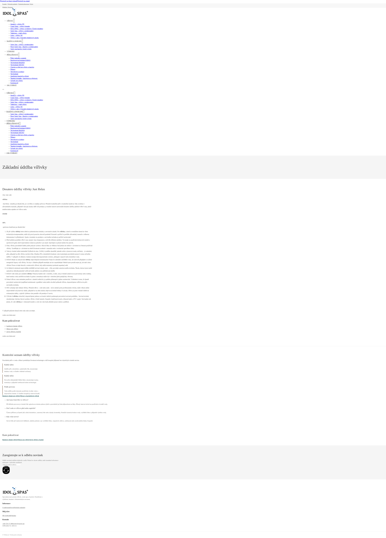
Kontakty (4, 4)
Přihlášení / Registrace (7, 7)
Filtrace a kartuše (25, 396)
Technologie (14, 74)
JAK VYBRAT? (12, 85)
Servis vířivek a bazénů (36, 440)
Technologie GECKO (17, 65)
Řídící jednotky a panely (18, 58)
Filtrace (12, 69)
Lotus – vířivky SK (16, 35)
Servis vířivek (35, 396)
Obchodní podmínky (12, 4)
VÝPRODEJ (10, 51)
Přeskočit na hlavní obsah (8, 1)
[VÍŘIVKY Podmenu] (13, 20)
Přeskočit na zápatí (23, 1)
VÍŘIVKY (10, 20)
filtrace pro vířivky (12, 329)
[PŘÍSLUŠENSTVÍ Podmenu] (18, 54)
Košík (9, 515)
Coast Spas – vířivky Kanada (20, 26)
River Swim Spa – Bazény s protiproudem (24, 47)
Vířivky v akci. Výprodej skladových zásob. (24, 38)
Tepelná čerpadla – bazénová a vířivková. (24, 78)
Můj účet (4, 515)
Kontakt (8, 507)
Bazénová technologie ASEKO (20, 60)
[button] (63, 400)
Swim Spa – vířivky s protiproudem (21, 31)
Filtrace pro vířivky (23, 440)
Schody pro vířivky (16, 80)
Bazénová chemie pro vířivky (11, 396)
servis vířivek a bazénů (13, 332)
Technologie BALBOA (17, 62)
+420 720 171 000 (7, 523)
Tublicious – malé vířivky (18, 33)
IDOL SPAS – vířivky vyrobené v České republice (26, 29)
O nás (4, 507)
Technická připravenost (23, 4)
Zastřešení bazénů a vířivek (19, 76)
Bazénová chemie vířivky (9, 440)
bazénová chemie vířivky (14, 326)
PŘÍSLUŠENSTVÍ (12, 54)
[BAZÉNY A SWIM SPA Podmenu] (22, 41)
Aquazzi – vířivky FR (17, 24)
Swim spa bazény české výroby (21, 49)
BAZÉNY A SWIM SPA (14, 41)
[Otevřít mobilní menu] (3, 89)
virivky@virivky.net (18, 523)
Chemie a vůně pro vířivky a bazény (22, 67)
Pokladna (13, 515)
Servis (31, 4)
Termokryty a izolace (17, 72)
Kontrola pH (14, 83)
